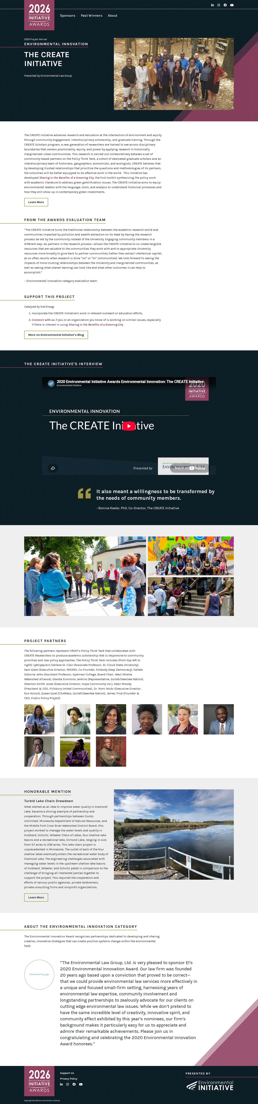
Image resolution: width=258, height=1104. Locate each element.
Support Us (67, 1073)
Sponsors (67, 15)
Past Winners (91, 15)
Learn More (36, 202)
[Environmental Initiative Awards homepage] (39, 15)
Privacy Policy (68, 1078)
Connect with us (43, 320)
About (112, 15)
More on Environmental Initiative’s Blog (56, 335)
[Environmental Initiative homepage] (210, 1085)
